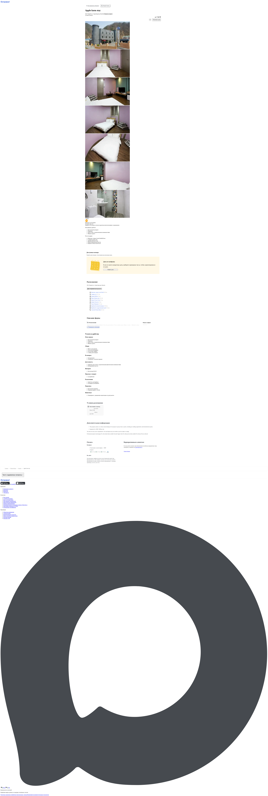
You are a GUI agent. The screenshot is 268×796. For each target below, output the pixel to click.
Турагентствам (6, 513)
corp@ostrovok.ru (138, 447)
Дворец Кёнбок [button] (94, 296)
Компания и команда (8, 489)
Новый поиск (106, 5)
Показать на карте (108, 13)
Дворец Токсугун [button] (95, 302)
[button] (123, 35)
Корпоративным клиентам (9, 514)
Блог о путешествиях (8, 500)
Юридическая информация (9, 502)
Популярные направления (9, 501)
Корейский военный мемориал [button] (97, 305)
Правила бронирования (9, 503)
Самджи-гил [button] (94, 294)
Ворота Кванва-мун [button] (95, 298)
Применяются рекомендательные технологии (38, 794)
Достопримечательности (94, 288)
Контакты (5, 490)
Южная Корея (13, 468)
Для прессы (6, 492)
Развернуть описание (94, 327)
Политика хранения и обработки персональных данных (14, 794)
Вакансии (5, 491)
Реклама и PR (6, 518)
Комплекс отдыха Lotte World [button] (97, 292)
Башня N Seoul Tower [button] (95, 300)
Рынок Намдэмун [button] (95, 304)
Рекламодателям (7, 517)
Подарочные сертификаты (9, 507)
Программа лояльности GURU (10, 506)
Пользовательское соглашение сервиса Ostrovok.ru (15, 505)
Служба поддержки (8, 498)
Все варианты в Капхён (93, 5)
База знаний (6, 497)
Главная (6, 468)
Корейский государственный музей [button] (98, 307)
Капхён (19, 468)
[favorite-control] (150, 19)
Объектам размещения (8, 512)
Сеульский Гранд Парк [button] (96, 309)
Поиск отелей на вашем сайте (10, 516)
